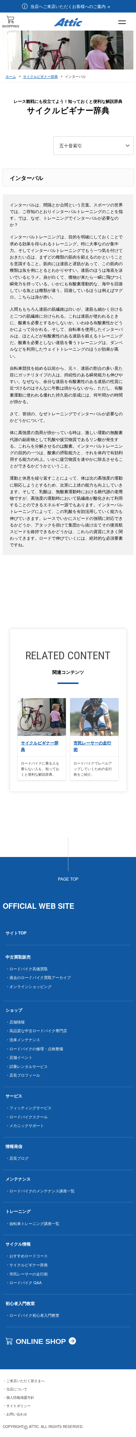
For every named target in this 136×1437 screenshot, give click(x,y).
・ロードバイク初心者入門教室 (32, 1315)
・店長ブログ (17, 1158)
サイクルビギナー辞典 (40, 76)
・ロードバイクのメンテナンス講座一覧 (40, 1190)
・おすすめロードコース (27, 1255)
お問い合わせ (15, 1414)
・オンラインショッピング (29, 986)
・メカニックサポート (25, 1125)
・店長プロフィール (23, 1075)
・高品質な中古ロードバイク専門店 (36, 1030)
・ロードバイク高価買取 (27, 968)
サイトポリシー (17, 1405)
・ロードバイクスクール (27, 1116)
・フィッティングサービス (29, 1107)
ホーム (11, 76)
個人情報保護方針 (18, 1397)
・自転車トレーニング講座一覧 (32, 1223)
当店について (15, 1389)
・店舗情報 (15, 1021)
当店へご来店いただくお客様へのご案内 (68, 6)
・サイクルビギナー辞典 (27, 1264)
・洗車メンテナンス (23, 1039)
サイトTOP (16, 933)
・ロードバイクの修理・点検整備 (34, 1048)
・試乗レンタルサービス (27, 1066)
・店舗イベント (19, 1057)
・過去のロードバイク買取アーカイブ (38, 977)
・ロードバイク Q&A (23, 1282)
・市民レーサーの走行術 (27, 1273)
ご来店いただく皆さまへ (24, 1380)
